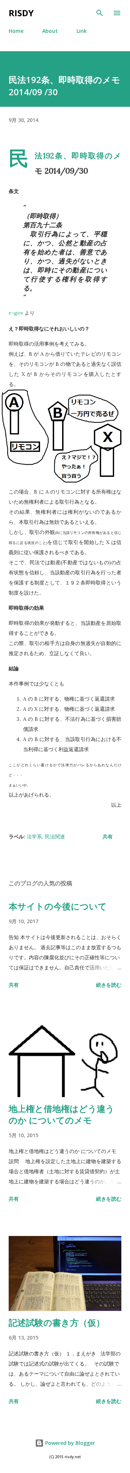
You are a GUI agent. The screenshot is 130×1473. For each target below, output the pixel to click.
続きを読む (108, 984)
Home (16, 30)
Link (82, 30)
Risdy (21, 13)
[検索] (99, 13)
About (50, 30)
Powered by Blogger (69, 1442)
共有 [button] (108, 836)
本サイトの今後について (58, 906)
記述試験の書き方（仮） (57, 1322)
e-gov (16, 313)
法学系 (34, 836)
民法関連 (55, 836)
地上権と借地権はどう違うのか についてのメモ (61, 1114)
